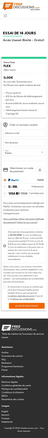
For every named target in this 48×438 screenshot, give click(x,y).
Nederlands (7, 422)
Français (5, 418)
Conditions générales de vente (16, 386)
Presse (5, 370)
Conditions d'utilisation (13, 392)
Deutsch (5, 415)
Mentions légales (10, 382)
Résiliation (7, 363)
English (5, 411)
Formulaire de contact (12, 356)
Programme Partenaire (12, 366)
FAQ (4, 360)
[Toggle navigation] (5, 16)
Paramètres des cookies (13, 399)
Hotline (5, 353)
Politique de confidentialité (15, 389)
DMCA (5, 396)
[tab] (5, 180)
